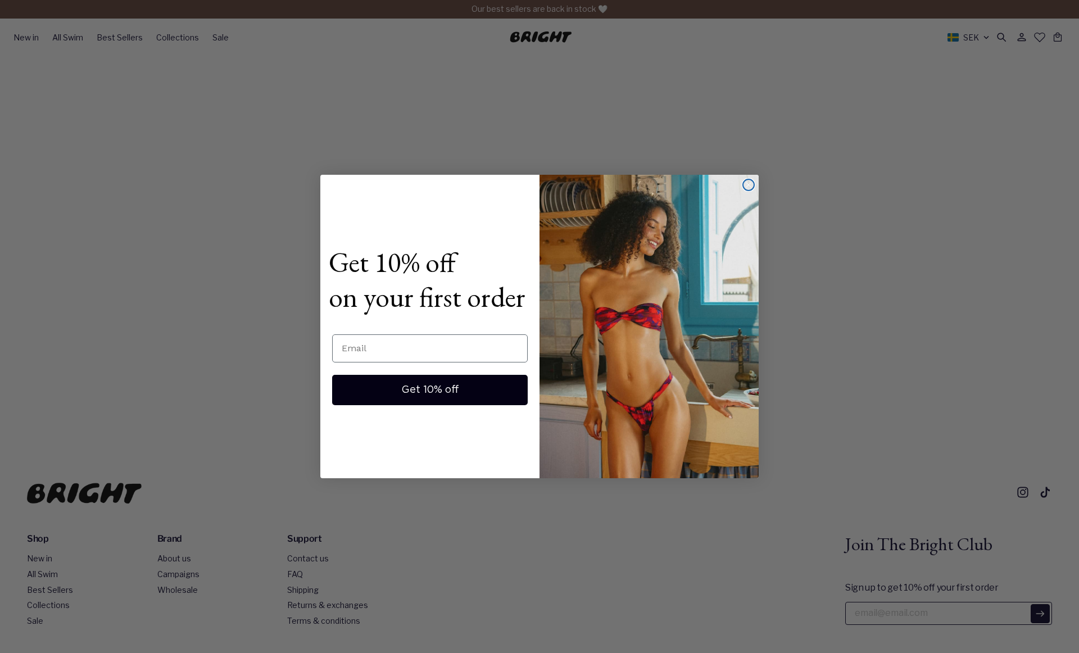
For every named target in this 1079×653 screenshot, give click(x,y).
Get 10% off (430, 390)
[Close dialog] (748, 185)
